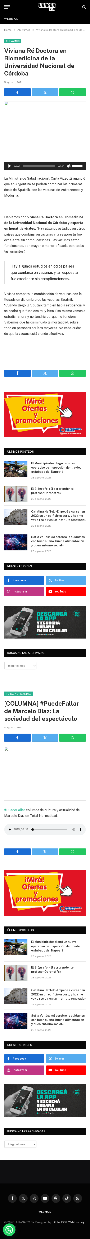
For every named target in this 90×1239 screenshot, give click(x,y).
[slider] (78, 166)
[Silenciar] (69, 166)
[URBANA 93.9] (47, 7)
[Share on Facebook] (17, 92)
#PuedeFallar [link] (14, 810)
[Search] (83, 7)
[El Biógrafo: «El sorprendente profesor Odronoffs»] (15, 494)
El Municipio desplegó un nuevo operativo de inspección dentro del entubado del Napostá (56, 467)
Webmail (11, 18)
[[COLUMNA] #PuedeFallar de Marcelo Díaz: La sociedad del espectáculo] (45, 773)
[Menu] (7, 7)
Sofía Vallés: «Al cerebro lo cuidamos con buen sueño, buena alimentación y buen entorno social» (58, 541)
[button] (9, 1229)
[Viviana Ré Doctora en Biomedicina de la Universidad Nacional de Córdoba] (45, 128)
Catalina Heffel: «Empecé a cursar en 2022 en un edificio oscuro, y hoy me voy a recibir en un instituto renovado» (58, 516)
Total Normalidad (18, 694)
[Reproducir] (10, 166)
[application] (45, 166)
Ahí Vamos (13, 41)
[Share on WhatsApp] (72, 92)
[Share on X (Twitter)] (45, 92)
